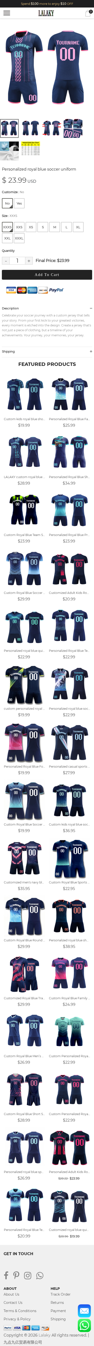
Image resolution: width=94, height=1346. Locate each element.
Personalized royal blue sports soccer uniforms (24, 1172)
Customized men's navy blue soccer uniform (24, 882)
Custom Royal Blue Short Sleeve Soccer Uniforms (24, 1114)
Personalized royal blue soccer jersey (69, 708)
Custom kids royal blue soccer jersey (69, 824)
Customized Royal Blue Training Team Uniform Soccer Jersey (24, 998)
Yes (19, 203)
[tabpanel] (47, 69)
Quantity (8, 250)
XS (31, 227)
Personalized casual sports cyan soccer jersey (69, 766)
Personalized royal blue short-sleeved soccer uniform (69, 940)
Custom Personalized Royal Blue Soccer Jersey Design (69, 1114)
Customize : (13, 192)
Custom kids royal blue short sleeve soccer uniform (24, 419)
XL (78, 227)
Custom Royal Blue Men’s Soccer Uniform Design (24, 1056)
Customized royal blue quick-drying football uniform (69, 1230)
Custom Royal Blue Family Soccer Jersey (69, 998)
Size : (9, 216)
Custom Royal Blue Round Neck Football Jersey (24, 940)
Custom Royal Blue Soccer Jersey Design (24, 593)
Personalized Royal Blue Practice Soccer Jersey (69, 535)
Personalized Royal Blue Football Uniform (24, 766)
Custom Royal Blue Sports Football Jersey (69, 882)
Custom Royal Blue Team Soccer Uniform (24, 535)
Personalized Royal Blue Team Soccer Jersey (69, 651)
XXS (19, 227)
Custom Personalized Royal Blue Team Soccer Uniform (69, 1056)
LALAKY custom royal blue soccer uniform (24, 477)
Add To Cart (47, 275)
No (7, 203)
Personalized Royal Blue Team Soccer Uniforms (24, 1230)
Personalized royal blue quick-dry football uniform (24, 651)
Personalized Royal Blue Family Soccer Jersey (69, 419)
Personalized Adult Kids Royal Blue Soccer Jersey (69, 1172)
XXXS (7, 227)
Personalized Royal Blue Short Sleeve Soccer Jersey (69, 477)
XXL (7, 238)
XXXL (19, 238)
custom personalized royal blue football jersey (24, 708)
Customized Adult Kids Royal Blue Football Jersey (69, 593)
